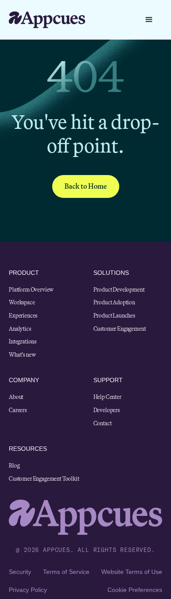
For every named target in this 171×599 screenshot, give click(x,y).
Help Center (107, 397)
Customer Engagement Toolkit (44, 478)
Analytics (20, 328)
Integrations (22, 341)
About (16, 397)
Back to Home (85, 186)
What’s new (22, 354)
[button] (124, 20)
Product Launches (114, 315)
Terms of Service (66, 571)
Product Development (119, 289)
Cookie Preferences (134, 589)
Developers (106, 410)
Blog (14, 465)
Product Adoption (114, 302)
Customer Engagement (119, 328)
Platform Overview (31, 289)
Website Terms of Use (131, 571)
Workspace (22, 302)
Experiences (23, 315)
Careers (18, 410)
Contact (102, 423)
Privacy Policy (28, 589)
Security (20, 571)
